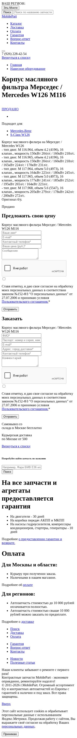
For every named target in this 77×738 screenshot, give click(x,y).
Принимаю (10, 734)
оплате (28, 585)
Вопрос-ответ (20, 39)
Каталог (16, 23)
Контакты (17, 43)
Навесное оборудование (27, 68)
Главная (16, 65)
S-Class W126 (20, 134)
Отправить (10, 309)
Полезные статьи (22, 662)
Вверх (6, 704)
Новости (16, 658)
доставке (27, 621)
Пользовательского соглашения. (25, 301)
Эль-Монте (10, 7)
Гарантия (17, 35)
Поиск (7, 12)
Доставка (17, 27)
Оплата (15, 31)
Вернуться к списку (16, 57)
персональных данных (18, 726)
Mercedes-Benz (20, 131)
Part (9, 16)
